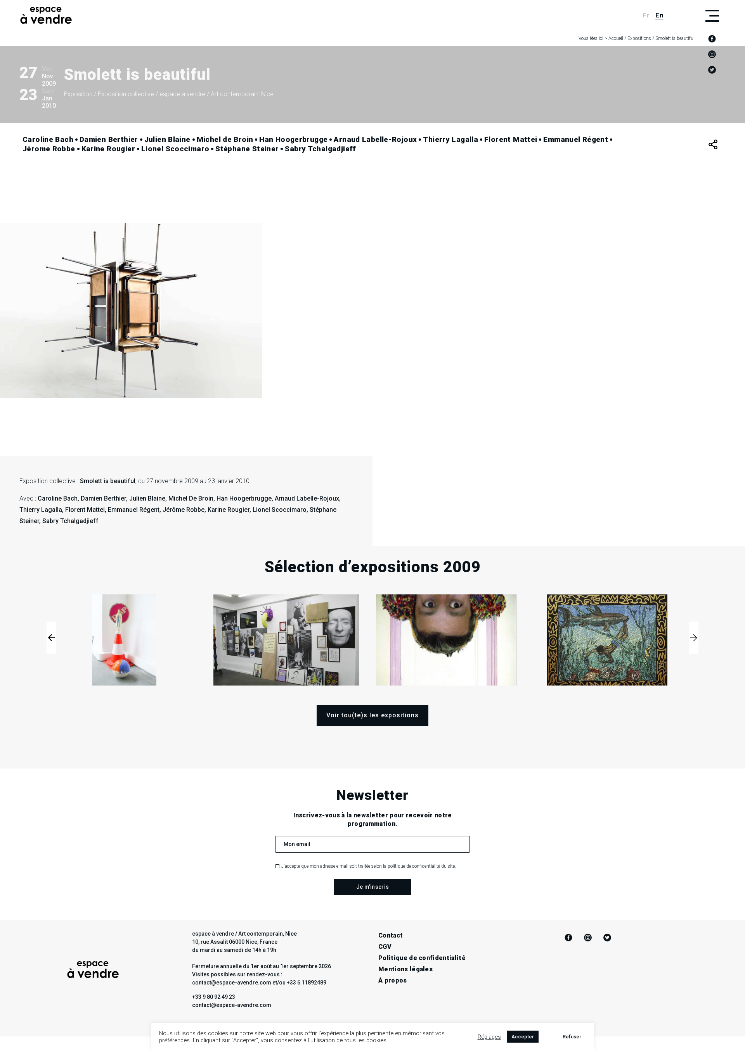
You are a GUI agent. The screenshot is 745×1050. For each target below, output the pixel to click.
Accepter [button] (522, 1037)
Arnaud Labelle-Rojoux (375, 139)
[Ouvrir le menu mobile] (712, 15)
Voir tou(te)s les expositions (372, 715)
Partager (713, 144)
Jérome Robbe (49, 148)
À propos (392, 980)
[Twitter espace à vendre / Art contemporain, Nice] (712, 70)
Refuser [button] (572, 1037)
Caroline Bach (48, 139)
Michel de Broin (225, 139)
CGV (385, 946)
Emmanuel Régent (575, 139)
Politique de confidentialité (422, 958)
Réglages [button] (489, 1036)
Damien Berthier (109, 139)
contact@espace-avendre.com (231, 1005)
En (659, 15)
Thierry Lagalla (450, 139)
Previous (51, 638)
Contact (390, 935)
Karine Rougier (108, 148)
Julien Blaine (167, 139)
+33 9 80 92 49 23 (213, 997)
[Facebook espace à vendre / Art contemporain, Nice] (712, 39)
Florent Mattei (510, 139)
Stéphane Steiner (247, 148)
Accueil (615, 38)
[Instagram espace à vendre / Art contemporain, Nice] (712, 54)
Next (693, 638)
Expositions (639, 38)
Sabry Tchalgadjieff (320, 148)
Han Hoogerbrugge (293, 139)
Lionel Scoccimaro (175, 148)
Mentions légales (405, 969)
